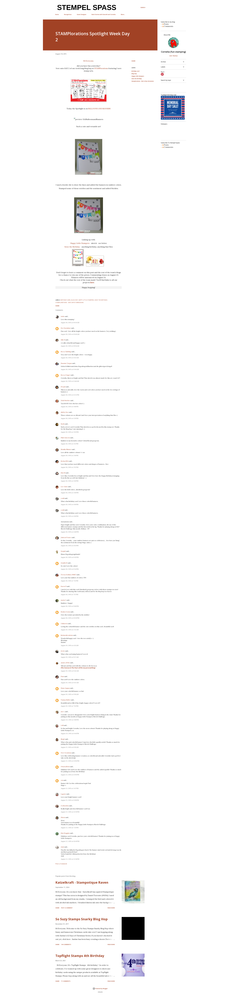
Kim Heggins (65, 833)
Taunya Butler (65, 700)
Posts (166, 24)
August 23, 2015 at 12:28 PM (70, 859)
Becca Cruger (65, 375)
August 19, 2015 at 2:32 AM (70, 630)
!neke (62, 316)
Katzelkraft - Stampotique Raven (81, 882)
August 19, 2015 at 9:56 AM (70, 694)
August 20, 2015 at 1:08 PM (70, 720)
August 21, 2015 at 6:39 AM (70, 747)
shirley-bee (64, 412)
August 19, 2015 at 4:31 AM (69, 645)
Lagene (63, 794)
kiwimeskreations (67, 635)
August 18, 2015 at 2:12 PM (69, 444)
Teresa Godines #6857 (68, 575)
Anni (62, 847)
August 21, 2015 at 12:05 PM (70, 775)
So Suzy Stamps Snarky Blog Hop (81, 919)
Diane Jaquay (65, 688)
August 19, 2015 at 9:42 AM (70, 671)
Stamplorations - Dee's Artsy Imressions (142, 81)
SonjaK (63, 551)
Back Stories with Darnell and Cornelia (104, 14)
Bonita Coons (65, 612)
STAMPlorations (101, 68)
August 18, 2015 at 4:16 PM (69, 504)
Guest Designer (81, 14)
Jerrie (63, 651)
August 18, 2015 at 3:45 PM (69, 493)
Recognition (68, 14)
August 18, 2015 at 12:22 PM (70, 395)
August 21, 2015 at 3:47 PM (69, 788)
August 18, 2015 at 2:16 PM (69, 455)
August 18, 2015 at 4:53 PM (69, 545)
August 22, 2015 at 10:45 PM (70, 841)
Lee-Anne (64, 486)
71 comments (65, 981)
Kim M (63, 473)
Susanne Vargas (66, 363)
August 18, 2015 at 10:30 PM (70, 618)
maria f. (63, 600)
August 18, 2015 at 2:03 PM (70, 432)
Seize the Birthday (72, 247)
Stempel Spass (85, 7)
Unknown (64, 623)
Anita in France (66, 537)
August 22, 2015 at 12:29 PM (70, 812)
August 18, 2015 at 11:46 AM (70, 381)
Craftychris (65, 806)
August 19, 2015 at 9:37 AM (70, 657)
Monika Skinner (66, 449)
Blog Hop (134, 73)
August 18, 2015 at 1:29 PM (69, 418)
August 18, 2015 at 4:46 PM (70, 532)
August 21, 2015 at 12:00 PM (70, 761)
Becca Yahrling (66, 351)
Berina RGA (65, 461)
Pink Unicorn (65, 438)
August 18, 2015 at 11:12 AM (70, 358)
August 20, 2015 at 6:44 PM (70, 733)
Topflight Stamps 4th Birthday (79, 956)
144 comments (66, 944)
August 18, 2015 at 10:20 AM (70, 322)
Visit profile (173, 56)
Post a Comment (61, 864)
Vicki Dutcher (65, 400)
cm (62, 780)
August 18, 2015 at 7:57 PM (69, 594)
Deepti (63, 387)
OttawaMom (65, 766)
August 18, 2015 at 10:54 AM (70, 346)
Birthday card (135, 71)
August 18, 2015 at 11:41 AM (70, 369)
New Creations (66, 753)
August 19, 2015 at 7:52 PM (69, 706)
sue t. (62, 711)
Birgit (63, 739)
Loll (62, 725)
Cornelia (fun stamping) (173, 51)
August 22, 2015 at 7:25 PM (69, 827)
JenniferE (64, 563)
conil (62, 498)
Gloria (63, 817)
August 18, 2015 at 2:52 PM (69, 467)
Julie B (63, 340)
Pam (62, 676)
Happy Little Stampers (79, 243)
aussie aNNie (65, 663)
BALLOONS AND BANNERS (99, 108)
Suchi (62, 424)
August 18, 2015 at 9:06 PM (70, 606)
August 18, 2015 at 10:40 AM (70, 334)
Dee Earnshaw (66, 328)
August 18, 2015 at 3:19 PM (69, 481)
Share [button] (133, 61)
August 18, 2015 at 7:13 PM (69, 581)
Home (57, 14)
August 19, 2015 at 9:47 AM (70, 682)
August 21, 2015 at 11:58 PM (70, 800)
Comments (168, 26)
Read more (111, 908)
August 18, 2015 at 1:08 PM (69, 406)
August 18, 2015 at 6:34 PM (70, 569)
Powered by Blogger (101, 988)
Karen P (63, 586)
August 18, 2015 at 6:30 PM (70, 557)
